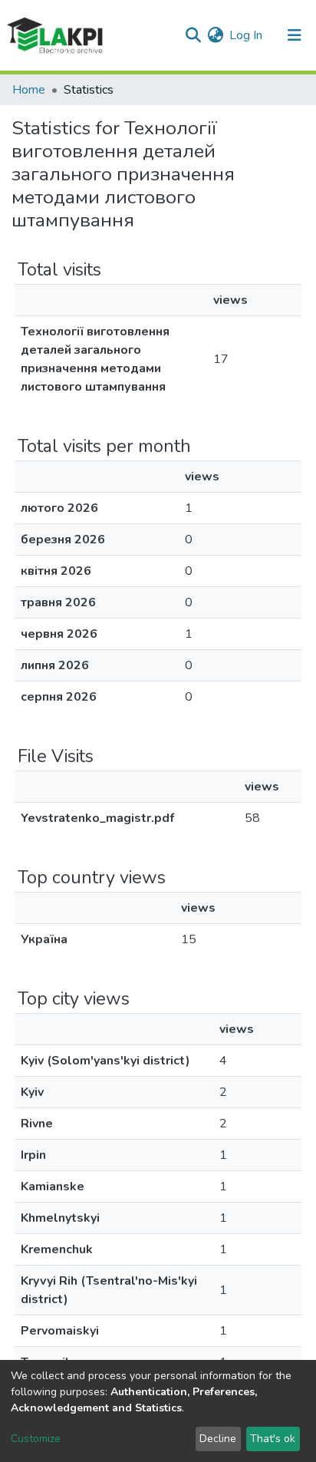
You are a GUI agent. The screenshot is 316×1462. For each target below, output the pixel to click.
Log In (246, 35)
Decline (217, 1438)
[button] (215, 35)
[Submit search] (192, 35)
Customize (36, 1438)
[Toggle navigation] (294, 35)
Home (28, 89)
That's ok (272, 1438)
